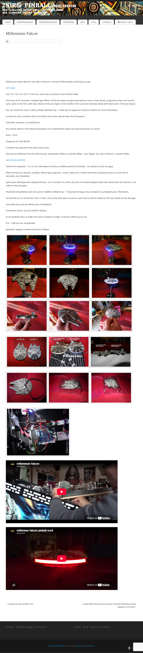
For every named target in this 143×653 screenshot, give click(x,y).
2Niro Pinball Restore (56, 646)
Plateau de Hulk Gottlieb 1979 (20, 604)
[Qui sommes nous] (99, 627)
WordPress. (90, 646)
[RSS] (139, 6)
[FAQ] (85, 627)
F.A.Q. (93, 22)
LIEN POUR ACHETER (15, 160)
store (82, 22)
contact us (107, 22)
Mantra (81, 646)
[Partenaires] (41, 627)
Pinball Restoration (25, 22)
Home (7, 22)
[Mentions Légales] (25, 627)
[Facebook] (129, 6)
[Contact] (10, 627)
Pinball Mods (68, 22)
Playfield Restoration (48, 22)
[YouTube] (134, 6)
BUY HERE (10, 88)
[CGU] (78, 627)
